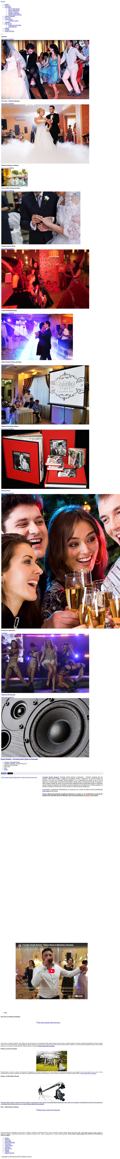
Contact (7, 29)
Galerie (7, 28)
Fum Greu (8, 17)
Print (5, 768)
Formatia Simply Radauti (50, 777)
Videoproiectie (12, 26)
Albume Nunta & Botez (15, 15)
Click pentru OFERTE (7, 39)
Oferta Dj (7, 6)
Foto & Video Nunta (14, 9)
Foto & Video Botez (14, 10)
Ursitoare (7, 22)
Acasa (7, 4)
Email (5, 769)
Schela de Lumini (13, 20)
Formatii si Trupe (15, 762)
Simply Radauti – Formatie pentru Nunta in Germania (19, 759)
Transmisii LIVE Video (14, 25)
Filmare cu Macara (13, 13)
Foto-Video (8, 7)
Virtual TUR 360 (9, 31)
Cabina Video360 (10, 16)
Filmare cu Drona (13, 12)
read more (4, 633)
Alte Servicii (8, 23)
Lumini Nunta (8, 19)
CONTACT (87, 795)
